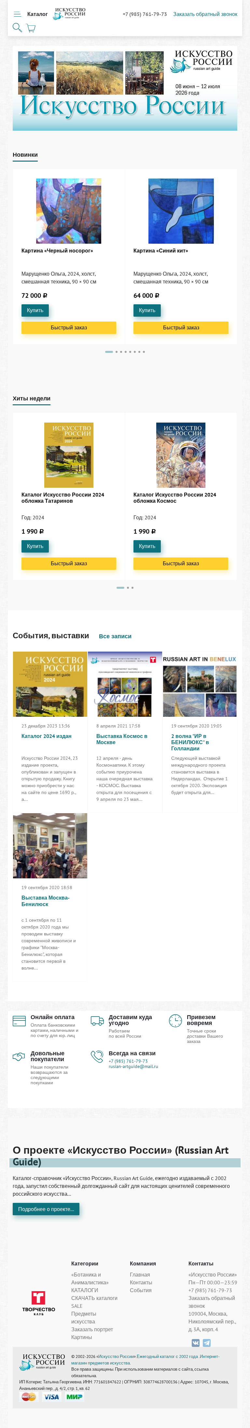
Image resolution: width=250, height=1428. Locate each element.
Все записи (115, 636)
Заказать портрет (92, 1329)
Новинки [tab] (25, 154)
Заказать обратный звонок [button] (205, 14)
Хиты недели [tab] (31, 398)
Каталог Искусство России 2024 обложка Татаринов (62, 498)
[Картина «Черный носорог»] (69, 211)
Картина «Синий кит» (160, 251)
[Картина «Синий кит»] (181, 211)
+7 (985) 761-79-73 (145, 14)
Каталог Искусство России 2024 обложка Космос (174, 498)
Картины (81, 1337)
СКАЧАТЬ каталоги (94, 1298)
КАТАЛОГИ (84, 1290)
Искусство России (116, 1356)
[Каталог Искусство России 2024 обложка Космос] (180, 455)
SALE (77, 1306)
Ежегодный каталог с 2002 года (168, 1356)
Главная (140, 1274)
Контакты (141, 1282)
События (141, 1290)
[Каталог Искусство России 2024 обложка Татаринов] (68, 455)
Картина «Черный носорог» (57, 251)
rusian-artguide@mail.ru (133, 1066)
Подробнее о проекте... (46, 1209)
